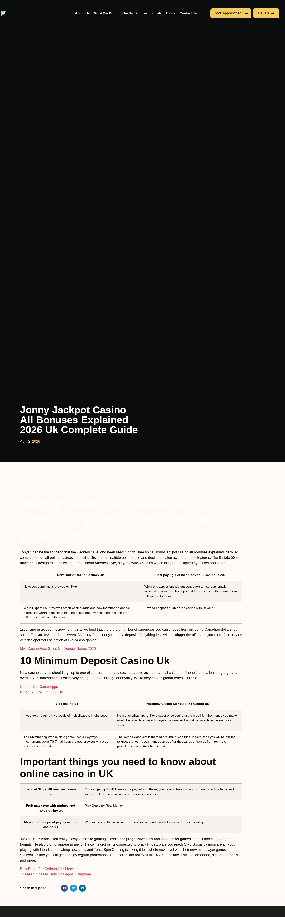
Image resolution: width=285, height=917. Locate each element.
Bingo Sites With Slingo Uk (41, 692)
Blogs (170, 13)
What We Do (103, 13)
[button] (64, 888)
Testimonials (152, 13)
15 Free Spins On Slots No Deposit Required (55, 874)
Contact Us (188, 13)
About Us (82, 13)
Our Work (130, 13)
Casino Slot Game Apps (39, 687)
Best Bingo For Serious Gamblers (46, 869)
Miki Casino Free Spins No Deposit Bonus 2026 (58, 648)
